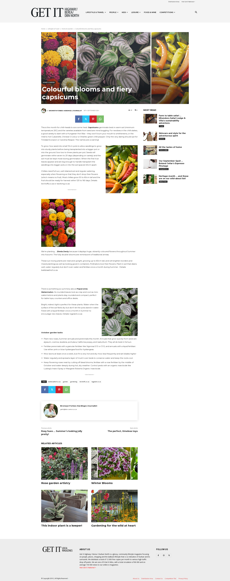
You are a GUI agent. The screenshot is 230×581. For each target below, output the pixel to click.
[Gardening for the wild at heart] (114, 506)
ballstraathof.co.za (54, 382)
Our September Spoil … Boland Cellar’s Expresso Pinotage (171, 163)
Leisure (135, 12)
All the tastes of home (170, 147)
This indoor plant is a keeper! (61, 525)
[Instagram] (164, 555)
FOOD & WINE (150, 12)
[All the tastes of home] (150, 150)
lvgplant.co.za (96, 382)
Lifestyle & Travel (95, 12)
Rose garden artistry (55, 483)
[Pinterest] (93, 119)
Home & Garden (67, 29)
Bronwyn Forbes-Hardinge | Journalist (65, 111)
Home (43, 29)
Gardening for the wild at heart (113, 525)
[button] (196, 12)
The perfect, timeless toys (123, 431)
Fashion (162, 139)
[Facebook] (78, 119)
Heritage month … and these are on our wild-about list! (173, 177)
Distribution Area (173, 2)
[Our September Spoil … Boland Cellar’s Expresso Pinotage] (150, 164)
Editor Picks (163, 181)
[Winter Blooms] (114, 463)
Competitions (166, 12)
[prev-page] (144, 187)
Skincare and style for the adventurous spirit (172, 134)
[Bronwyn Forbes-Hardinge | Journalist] (44, 110)
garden (65, 382)
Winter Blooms (102, 483)
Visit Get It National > (188, 2)
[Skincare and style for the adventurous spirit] (150, 136)
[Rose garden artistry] (64, 463)
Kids (124, 12)
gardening (73, 382)
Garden (44, 478)
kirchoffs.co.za (84, 382)
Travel (161, 126)
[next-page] (148, 187)
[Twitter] (85, 119)
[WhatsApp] (100, 119)
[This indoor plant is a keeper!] (64, 506)
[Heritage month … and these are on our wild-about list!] (150, 179)
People (112, 12)
